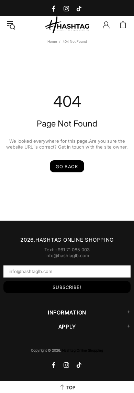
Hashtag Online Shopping (67, 25)
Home (52, 41)
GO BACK (67, 166)
